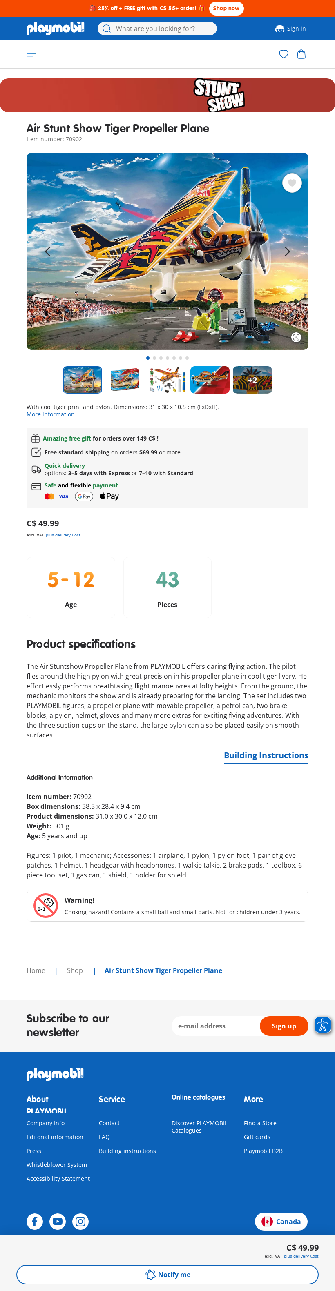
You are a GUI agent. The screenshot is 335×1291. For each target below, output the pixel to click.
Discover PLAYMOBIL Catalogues (200, 1126)
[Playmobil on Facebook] (35, 1221)
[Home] (56, 28)
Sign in (296, 28)
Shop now (226, 8)
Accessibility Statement (58, 1178)
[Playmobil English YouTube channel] (57, 1221)
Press (34, 1151)
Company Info (46, 1123)
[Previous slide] (48, 251)
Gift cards (257, 1137)
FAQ (104, 1137)
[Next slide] (287, 251)
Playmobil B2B (263, 1151)
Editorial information (55, 1137)
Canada (288, 1221)
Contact (109, 1123)
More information (51, 414)
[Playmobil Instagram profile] (80, 1221)
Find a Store (260, 1123)
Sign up (284, 1026)
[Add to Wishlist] (292, 183)
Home (37, 970)
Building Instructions (266, 755)
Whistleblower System (57, 1165)
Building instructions (127, 1151)
